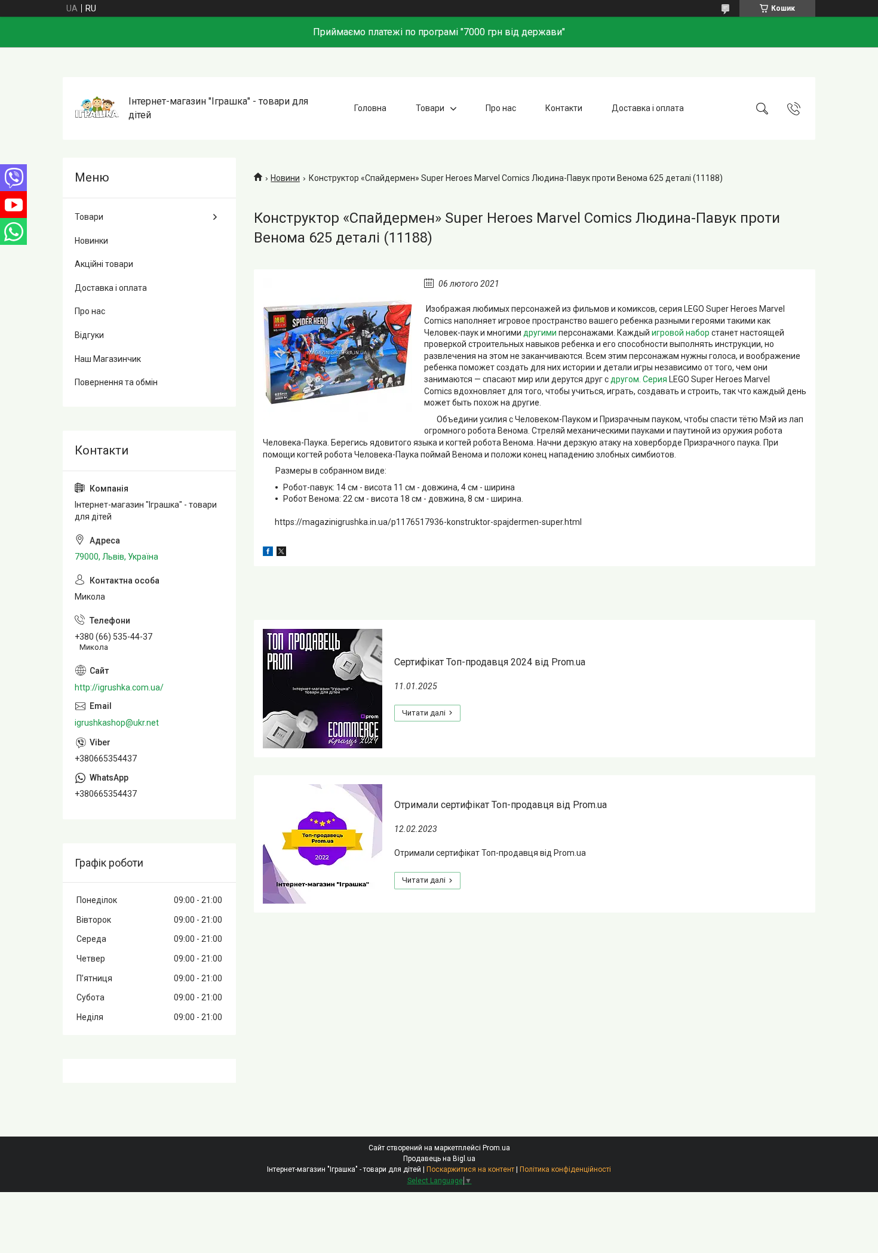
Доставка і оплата (648, 108)
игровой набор (681, 332)
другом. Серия (638, 379)
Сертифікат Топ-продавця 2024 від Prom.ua (489, 662)
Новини (285, 178)
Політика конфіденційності (565, 1169)
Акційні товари (104, 264)
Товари (430, 108)
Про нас (501, 108)
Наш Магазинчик (108, 359)
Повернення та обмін (116, 382)
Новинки (91, 240)
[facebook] (268, 553)
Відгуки (89, 335)
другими (540, 332)
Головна (370, 108)
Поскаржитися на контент (470, 1169)
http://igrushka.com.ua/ (119, 687)
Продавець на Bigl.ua (439, 1158)
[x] (281, 553)
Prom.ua (496, 1148)
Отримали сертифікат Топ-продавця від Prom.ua (500, 804)
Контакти (563, 108)
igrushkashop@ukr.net (117, 722)
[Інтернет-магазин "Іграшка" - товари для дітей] (97, 108)
